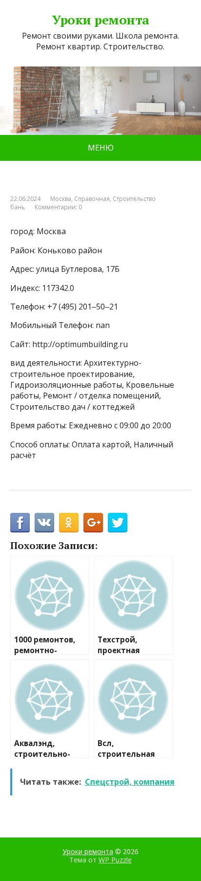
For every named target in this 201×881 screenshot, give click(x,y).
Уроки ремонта (100, 20)
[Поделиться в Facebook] (20, 522)
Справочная (92, 199)
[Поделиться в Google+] (93, 522)
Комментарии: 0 (58, 207)
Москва (60, 199)
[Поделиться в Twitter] (117, 522)
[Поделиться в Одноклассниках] (69, 522)
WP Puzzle (115, 859)
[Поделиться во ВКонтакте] (44, 522)
